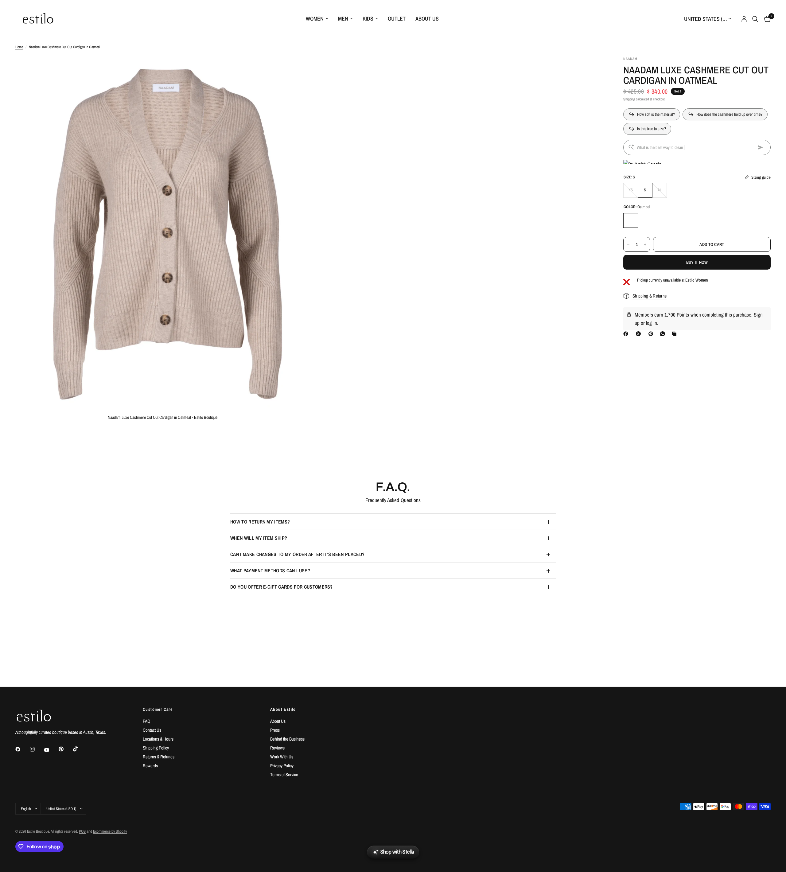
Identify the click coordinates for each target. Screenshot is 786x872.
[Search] (755, 19)
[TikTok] (80, 749)
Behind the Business (287, 739)
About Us (427, 18)
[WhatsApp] (663, 333)
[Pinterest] (652, 333)
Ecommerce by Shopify (110, 831)
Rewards (150, 765)
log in (651, 322)
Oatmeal (630, 220)
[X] (639, 333)
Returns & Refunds (158, 756)
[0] (766, 19)
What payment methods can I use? (270, 570)
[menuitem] (317, 18)
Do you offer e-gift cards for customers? (281, 586)
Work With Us (281, 756)
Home (19, 47)
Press (275, 730)
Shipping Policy (156, 748)
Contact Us (152, 730)
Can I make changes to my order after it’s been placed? (297, 554)
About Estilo (283, 709)
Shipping (629, 99)
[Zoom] (297, 69)
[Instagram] (36, 749)
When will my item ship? (258, 538)
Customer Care (158, 709)
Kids (368, 18)
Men (343, 18)
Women (315, 18)
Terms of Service (284, 774)
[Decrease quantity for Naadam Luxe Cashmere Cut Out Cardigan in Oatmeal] (628, 244)
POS (82, 831)
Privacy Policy (282, 765)
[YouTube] (51, 750)
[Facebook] (627, 333)
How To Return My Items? (260, 521)
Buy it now (697, 262)
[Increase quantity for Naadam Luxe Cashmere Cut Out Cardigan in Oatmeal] (645, 244)
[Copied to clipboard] (675, 333)
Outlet (397, 18)
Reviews (277, 748)
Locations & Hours (158, 739)
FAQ (146, 721)
